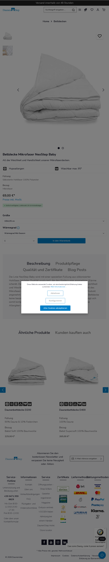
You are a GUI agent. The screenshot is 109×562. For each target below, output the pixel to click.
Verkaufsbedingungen (30, 494)
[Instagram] (58, 542)
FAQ (29, 499)
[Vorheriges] (18, 90)
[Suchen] (73, 9)
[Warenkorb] (103, 9)
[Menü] (79, 9)
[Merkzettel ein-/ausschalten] (99, 36)
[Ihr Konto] (97, 9)
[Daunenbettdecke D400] (81, 372)
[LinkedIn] (65, 542)
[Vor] (105, 390)
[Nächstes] (103, 90)
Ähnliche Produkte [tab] (34, 332)
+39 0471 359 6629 (11, 498)
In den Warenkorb (61, 240)
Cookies (65, 555)
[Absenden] (101, 458)
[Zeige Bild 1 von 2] (59, 148)
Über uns (28, 489)
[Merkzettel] (92, 9)
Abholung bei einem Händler (46, 518)
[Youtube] (51, 542)
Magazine (46, 502)
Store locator (46, 530)
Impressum (55, 555)
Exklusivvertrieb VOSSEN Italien (46, 509)
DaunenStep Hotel (45, 525)
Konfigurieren (55, 300)
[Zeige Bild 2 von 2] (63, 148)
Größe (6, 215)
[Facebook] (44, 542)
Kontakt (28, 484)
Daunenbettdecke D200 (18, 409)
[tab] (38, 264)
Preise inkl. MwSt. (12, 199)
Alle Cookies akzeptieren (55, 308)
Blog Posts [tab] (77, 269)
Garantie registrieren (46, 495)
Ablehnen (55, 293)
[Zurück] (3, 390)
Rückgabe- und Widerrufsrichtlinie (28, 505)
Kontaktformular (11, 521)
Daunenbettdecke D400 (72, 409)
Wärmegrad (9, 227)
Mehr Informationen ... (59, 287)
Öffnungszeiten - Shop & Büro (46, 486)
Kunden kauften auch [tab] (73, 332)
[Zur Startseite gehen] (11, 10)
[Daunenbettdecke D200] (27, 372)
